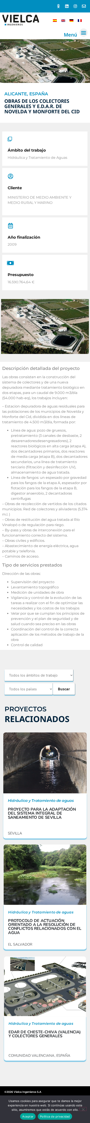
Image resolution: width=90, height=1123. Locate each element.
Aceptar (27, 1116)
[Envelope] (84, 6)
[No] (83, 1109)
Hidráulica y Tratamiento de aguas (41, 801)
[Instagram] (75, 6)
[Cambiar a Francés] (80, 20)
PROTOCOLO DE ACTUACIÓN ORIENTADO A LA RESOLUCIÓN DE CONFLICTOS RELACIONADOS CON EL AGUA (44, 926)
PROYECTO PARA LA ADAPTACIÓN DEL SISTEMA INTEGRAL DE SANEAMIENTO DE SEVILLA (42, 813)
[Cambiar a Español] (55, 20)
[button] (84, 32)
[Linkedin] (67, 6)
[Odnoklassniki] (58, 6)
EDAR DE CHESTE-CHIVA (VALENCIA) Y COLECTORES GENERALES (45, 1034)
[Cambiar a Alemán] (71, 20)
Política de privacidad (55, 1116)
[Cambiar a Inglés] (63, 20)
